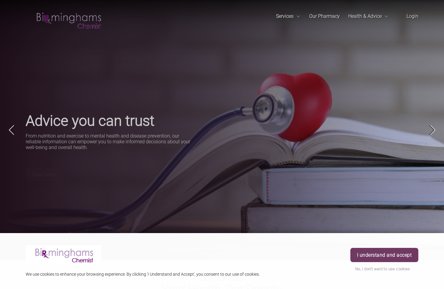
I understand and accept (384, 255)
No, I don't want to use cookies (382, 269)
